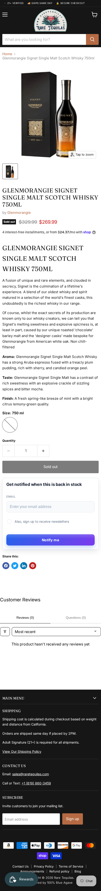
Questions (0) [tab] (76, 617)
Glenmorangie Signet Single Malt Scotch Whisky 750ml (50, 197)
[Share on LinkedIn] (23, 565)
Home (7, 54)
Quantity (9, 440)
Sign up (72, 819)
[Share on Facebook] (5, 565)
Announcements (32, 871)
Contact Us (20, 866)
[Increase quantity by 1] (43, 451)
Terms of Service (71, 866)
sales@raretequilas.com (30, 774)
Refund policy (59, 871)
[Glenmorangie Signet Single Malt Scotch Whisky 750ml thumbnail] (10, 171)
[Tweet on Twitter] (14, 565)
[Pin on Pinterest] (32, 565)
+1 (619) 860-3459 (36, 783)
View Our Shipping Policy (21, 751)
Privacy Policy (44, 866)
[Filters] (5, 631)
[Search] (92, 39)
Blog (77, 871)
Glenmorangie (19, 212)
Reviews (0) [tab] (25, 617)
